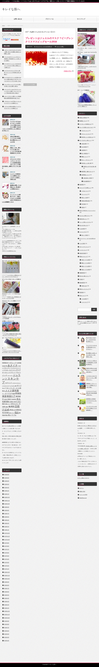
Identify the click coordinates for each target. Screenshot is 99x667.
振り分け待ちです (83, 225)
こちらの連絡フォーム (85, 322)
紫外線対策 (82, 282)
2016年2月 (6, 604)
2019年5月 (6, 484)
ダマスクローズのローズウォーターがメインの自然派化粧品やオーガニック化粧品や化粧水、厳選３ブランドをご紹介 (11, 163)
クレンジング (84, 194)
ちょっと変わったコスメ (85, 222)
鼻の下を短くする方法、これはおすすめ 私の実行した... (91, 339)
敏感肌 (11, 406)
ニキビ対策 (82, 243)
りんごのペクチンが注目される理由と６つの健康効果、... (91, 408)
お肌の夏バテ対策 (87, 178)
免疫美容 (14, 399)
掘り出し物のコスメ (84, 276)
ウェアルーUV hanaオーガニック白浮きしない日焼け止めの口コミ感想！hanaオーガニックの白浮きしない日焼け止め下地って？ (11, 126)
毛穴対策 (5, 413)
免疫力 (10, 399)
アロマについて (85, 130)
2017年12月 (7, 533)
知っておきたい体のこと (85, 140)
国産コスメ (7, 403)
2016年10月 (7, 578)
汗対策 (81, 279)
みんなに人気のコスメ (84, 215)
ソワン (81, 49)
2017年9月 (6, 543)
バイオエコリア (6, 385)
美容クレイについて (84, 289)
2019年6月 (6, 481)
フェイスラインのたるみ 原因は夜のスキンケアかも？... (91, 347)
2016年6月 (6, 591)
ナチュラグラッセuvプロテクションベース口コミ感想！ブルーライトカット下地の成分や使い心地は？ (12, 91)
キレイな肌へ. (11, 9)
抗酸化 (6, 406)
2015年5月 (6, 634)
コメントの (83, 494)
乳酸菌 (13, 393)
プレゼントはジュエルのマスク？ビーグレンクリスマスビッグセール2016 (49, 40)
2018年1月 (6, 529)
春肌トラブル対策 (85, 266)
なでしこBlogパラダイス (83, 478)
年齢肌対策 (82, 272)
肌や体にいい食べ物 (86, 163)
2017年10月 (7, 539)
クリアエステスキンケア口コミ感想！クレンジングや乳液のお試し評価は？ (12, 72)
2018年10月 (7, 503)
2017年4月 (6, 559)
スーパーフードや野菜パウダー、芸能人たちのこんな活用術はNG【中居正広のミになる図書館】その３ (11, 198)
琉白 (17, 412)
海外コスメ (11, 412)
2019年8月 (6, 477)
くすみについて (85, 191)
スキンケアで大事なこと (85, 187)
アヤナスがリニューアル (84, 86)
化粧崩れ (6, 402)
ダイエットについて (86, 134)
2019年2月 (6, 490)
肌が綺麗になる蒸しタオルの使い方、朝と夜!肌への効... (91, 354)
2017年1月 (6, 569)
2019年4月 (6, 487)
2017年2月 (6, 565)
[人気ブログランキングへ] (15, 40)
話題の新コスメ (83, 219)
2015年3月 (6, 640)
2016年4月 (6, 598)
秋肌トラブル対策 (85, 269)
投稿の (82, 491)
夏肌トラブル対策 (85, 263)
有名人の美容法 (15, 410)
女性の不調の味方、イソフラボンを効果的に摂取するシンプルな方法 (15, 139)
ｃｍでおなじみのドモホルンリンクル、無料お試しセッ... (91, 377)
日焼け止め (84, 285)
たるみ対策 (82, 228)
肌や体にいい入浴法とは (87, 137)
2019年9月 (6, 474)
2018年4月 (6, 523)
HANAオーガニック (9, 363)
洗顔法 (83, 207)
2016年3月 (6, 601)
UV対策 (19, 363)
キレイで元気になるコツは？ (86, 127)
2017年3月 (6, 562)
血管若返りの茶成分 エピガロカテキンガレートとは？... (91, 400)
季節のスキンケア (83, 256)
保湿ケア (11, 396)
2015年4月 (6, 637)
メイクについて (83, 250)
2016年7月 (6, 588)
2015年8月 (6, 624)
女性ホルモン (15, 404)
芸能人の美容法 (83, 117)
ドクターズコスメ (16, 383)
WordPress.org (83, 497)
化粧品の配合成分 (85, 200)
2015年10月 (7, 617)
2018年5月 (6, 520)
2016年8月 (6, 585)
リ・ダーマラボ (7, 393)
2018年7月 (6, 513)
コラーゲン (10, 375)
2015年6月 (6, 630)
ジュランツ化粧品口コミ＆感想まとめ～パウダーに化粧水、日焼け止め (15, 176)
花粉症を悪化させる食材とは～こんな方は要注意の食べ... (91, 370)
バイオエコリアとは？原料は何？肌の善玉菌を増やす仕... (91, 393)
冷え (18, 399)
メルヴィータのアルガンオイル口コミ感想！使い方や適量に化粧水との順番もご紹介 (12, 51)
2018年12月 (7, 497)
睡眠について (84, 156)
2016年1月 (6, 608)
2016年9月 (6, 582)
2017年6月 (6, 552)
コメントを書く (60, 46)
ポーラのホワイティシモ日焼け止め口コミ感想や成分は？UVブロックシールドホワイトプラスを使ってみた (12, 79)
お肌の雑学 (84, 143)
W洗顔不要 (4, 365)
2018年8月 (6, 510)
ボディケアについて (84, 246)
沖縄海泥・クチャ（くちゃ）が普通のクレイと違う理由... (91, 385)
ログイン (81, 488)
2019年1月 (6, 494)
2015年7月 (6, 627)
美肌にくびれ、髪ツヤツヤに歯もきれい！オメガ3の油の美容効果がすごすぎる (15, 150)
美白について (82, 295)
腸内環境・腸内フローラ (87, 171)
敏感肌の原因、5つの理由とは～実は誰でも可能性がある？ (15, 187)
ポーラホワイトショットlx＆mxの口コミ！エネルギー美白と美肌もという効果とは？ (12, 65)
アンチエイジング (15, 368)
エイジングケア (15, 370)
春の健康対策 (86, 181)
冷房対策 (83, 150)
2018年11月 (7, 500)
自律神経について (85, 174)
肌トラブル (12, 415)
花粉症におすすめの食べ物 (89, 166)
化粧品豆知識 (82, 253)
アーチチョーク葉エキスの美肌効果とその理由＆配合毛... (91, 362)
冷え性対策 (84, 146)
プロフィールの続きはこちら (9, 250)
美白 (6, 415)
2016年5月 (6, 595)
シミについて (84, 302)
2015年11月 (7, 614)
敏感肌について (83, 120)
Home (3, 25)
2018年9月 (6, 507)
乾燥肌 (18, 393)
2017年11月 (7, 536)
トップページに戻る (30, 84)
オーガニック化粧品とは (85, 124)
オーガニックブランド (9, 372)
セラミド (8, 383)
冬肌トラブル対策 (85, 259)
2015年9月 (6, 621)
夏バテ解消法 (84, 153)
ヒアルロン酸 (13, 385)
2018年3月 (6, 526)
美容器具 (81, 292)
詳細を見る (68, 71)
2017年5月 (6, 555)
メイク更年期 (12, 390)
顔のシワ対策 (84, 235)
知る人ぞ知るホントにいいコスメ (87, 210)
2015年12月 (7, 611)
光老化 (5, 399)
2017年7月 (6, 549)
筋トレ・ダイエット (86, 159)
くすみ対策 (84, 298)
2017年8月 (6, 546)
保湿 (4, 396)
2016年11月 (7, 575)
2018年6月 (6, 516)
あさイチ (13, 365)
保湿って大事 (84, 197)
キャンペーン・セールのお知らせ (44, 46)
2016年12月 (7, 572)
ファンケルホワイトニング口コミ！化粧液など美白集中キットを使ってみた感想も (12, 58)
